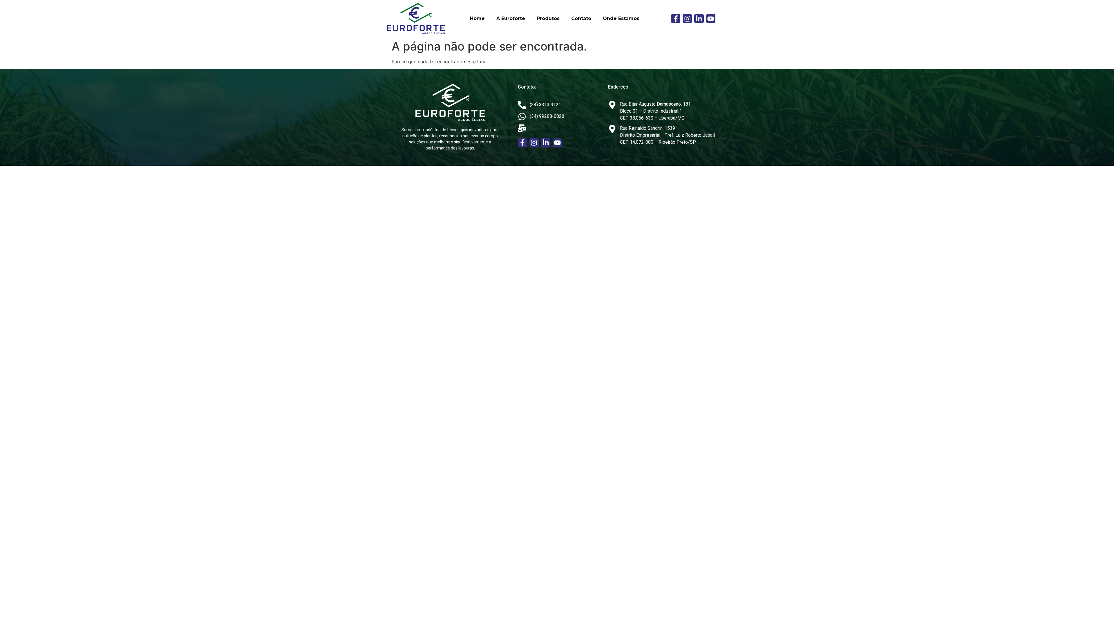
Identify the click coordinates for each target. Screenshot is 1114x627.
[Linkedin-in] (699, 18)
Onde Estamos (621, 18)
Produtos (548, 18)
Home (477, 18)
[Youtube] (710, 18)
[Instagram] (687, 18)
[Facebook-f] (675, 18)
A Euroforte (510, 18)
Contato (581, 18)
